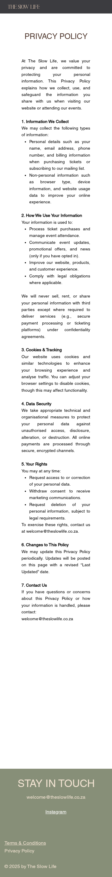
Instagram (55, 812)
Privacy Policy (19, 851)
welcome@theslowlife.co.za (52, 531)
